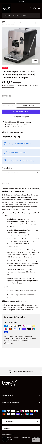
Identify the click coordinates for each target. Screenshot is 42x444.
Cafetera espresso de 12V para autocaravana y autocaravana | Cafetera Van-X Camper (19, 23)
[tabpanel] (21, 249)
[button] (34, 8)
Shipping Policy (36, 437)
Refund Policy (26, 437)
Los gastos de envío (21, 85)
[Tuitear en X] (11, 137)
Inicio (3, 21)
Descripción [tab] (6, 184)
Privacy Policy (16, 437)
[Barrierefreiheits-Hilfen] (5, 439)
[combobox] (21, 15)
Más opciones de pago (21, 117)
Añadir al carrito (28, 105)
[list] (21, 46)
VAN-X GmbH (10, 434)
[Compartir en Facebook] (15, 137)
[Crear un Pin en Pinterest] (19, 137)
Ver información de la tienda (13, 127)
